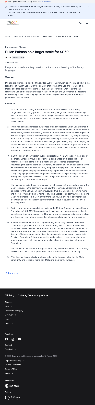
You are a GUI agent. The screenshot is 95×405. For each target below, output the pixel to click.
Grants (8, 323)
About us (17, 36)
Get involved (10, 315)
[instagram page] (12, 339)
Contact (8, 345)
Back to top (13, 273)
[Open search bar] (81, 23)
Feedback (9, 349)
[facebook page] (6, 339)
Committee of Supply (14, 310)
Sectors (8, 306)
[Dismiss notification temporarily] (89, 7)
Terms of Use (11, 369)
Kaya (7, 319)
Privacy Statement (13, 365)
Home (7, 36)
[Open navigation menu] (87, 23)
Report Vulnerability (13, 360)
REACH (8, 373)
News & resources (31, 36)
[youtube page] (19, 339)
